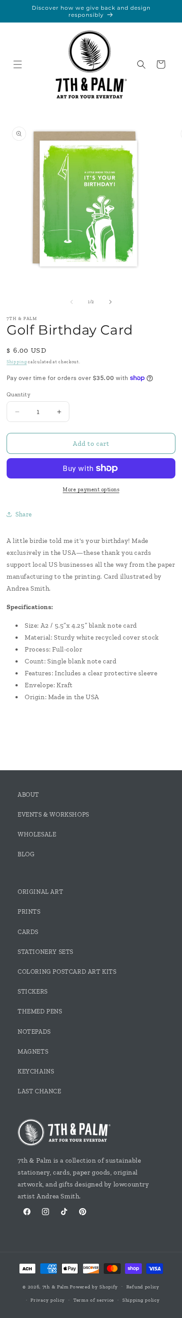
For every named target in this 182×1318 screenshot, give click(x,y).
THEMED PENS (40, 1011)
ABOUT (28, 794)
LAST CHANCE (39, 1091)
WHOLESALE (37, 834)
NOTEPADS (34, 1032)
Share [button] (23, 514)
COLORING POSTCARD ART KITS (67, 971)
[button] (17, 64)
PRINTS (29, 911)
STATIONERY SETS (45, 952)
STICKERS (33, 991)
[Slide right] (110, 302)
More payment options (91, 489)
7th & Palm (55, 1286)
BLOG (26, 854)
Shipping (17, 362)
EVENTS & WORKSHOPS (53, 814)
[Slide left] (71, 302)
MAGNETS (33, 1051)
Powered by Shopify (94, 1286)
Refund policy (142, 1287)
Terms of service (93, 1300)
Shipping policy (141, 1300)
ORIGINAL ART (40, 892)
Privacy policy (47, 1300)
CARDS (28, 932)
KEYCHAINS (36, 1071)
